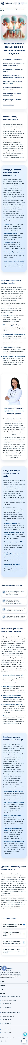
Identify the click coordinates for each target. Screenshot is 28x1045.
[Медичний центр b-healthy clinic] (7, 3)
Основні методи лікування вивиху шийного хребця (13, 88)
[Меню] (25, 3)
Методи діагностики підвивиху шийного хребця (12, 82)
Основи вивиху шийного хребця (12, 59)
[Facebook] (1, 1041)
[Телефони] (19, 3)
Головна (2, 9)
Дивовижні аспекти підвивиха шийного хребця (12, 100)
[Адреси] (15, 3)
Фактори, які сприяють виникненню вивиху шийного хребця (13, 64)
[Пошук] (22, 3)
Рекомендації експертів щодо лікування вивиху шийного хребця (13, 76)
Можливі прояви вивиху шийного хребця (13, 70)
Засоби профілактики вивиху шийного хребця (12, 94)
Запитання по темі (8, 105)
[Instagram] (5, 1041)
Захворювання (9, 9)
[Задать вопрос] (25, 1034)
